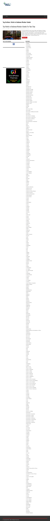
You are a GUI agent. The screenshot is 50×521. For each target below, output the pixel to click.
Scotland (27, 434)
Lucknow (27, 281)
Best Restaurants (29, 120)
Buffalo (27, 136)
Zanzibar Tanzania (29, 512)
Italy (27, 249)
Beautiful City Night (29, 89)
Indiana (27, 242)
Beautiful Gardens (29, 92)
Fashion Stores (29, 196)
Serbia (27, 437)
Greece (27, 216)
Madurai (27, 288)
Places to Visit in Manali (30, 381)
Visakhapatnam (29, 497)
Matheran (28, 303)
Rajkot (27, 404)
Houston (27, 235)
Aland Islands (28, 47)
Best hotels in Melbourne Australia (32, 111)
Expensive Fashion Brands (31, 191)
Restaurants (28, 412)
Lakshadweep (28, 267)
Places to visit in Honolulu (30, 379)
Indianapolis (28, 245)
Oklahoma (28, 351)
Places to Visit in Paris (30, 386)
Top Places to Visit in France (31, 473)
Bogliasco (28, 127)
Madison (27, 285)
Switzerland (28, 458)
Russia (27, 426)
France (27, 203)
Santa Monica (28, 430)
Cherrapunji (28, 153)
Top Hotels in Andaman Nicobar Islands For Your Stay (19, 26)
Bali (27, 78)
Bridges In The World (30, 132)
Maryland (27, 301)
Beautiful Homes (29, 93)
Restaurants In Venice (30, 420)
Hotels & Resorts (29, 234)
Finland (27, 198)
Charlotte (27, 150)
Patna (27, 358)
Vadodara (28, 489)
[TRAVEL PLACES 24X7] (7, 4)
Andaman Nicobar (29, 57)
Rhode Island (28, 423)
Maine (27, 292)
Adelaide (27, 43)
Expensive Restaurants (30, 193)
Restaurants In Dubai (30, 415)
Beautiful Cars (28, 86)
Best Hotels (28, 110)
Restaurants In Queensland (31, 419)
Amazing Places (29, 54)
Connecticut (28, 167)
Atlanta (27, 67)
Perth (27, 361)
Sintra (27, 444)
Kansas (27, 262)
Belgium (27, 104)
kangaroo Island (29, 260)
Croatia (27, 168)
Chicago (27, 156)
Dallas (27, 174)
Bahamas (28, 76)
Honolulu (27, 231)
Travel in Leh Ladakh (30, 476)
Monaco (27, 319)
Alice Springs (28, 53)
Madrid (27, 287)
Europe (27, 184)
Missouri (27, 316)
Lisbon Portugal (29, 274)
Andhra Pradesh (29, 58)
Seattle (27, 436)
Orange (27, 352)
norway (27, 347)
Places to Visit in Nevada (30, 384)
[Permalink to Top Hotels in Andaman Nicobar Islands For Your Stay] (12, 39)
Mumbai (27, 323)
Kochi (27, 264)
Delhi (27, 177)
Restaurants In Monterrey (30, 418)
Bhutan (27, 125)
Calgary (27, 139)
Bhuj (27, 124)
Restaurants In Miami (30, 416)
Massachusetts (29, 302)
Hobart (27, 228)
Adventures (28, 44)
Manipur (27, 299)
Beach (27, 85)
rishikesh (27, 425)
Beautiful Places (29, 97)
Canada (27, 143)
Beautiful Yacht (29, 103)
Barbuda (27, 83)
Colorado (27, 164)
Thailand (27, 466)
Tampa (27, 462)
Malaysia (27, 294)
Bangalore (28, 81)
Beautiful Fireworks (29, 90)
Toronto (27, 475)
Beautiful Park (28, 96)
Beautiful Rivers (29, 99)
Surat (27, 454)
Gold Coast (28, 214)
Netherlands (28, 333)
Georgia (27, 209)
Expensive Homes (29, 192)
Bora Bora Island (29, 129)
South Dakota (28, 448)
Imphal (27, 239)
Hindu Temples (28, 227)
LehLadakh (28, 273)
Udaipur (27, 479)
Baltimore (28, 79)
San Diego (28, 427)
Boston (27, 131)
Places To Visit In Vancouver (31, 388)
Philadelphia (28, 363)
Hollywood (28, 230)
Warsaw (27, 503)
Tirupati (27, 469)
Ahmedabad (28, 46)
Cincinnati (28, 161)
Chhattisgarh (28, 154)
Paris (27, 355)
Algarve (27, 51)
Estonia (27, 182)
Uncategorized (28, 483)
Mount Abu (28, 322)
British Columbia (29, 135)
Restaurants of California (30, 422)
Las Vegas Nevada (29, 270)
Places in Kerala (29, 372)
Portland (27, 393)
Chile (27, 157)
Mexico (27, 309)
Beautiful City (28, 88)
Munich (27, 324)
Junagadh (28, 259)
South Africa (28, 447)
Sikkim (27, 443)
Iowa (27, 248)
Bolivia (27, 128)
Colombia (28, 163)
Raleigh (27, 405)
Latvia (27, 271)
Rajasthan (28, 402)
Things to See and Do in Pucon (31, 468)
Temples (27, 464)
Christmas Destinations (30, 160)
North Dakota (28, 344)
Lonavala (27, 276)
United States (28, 486)
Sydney (27, 461)
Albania (27, 50)
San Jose (28, 429)
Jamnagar (28, 256)
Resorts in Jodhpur (29, 411)
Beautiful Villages (29, 100)
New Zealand (28, 338)
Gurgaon (27, 221)
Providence (28, 397)
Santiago (27, 432)
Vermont (27, 494)
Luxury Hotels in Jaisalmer (31, 283)
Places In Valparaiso (29, 376)
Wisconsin (28, 507)
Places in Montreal (29, 373)
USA (27, 487)
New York (28, 337)
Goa (27, 213)
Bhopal (27, 122)
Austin (27, 71)
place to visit (28, 366)
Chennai (27, 152)
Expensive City (29, 189)
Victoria (27, 496)
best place (28, 113)
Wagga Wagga (28, 501)
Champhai (28, 149)
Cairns (27, 138)
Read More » (24, 37)
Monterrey (28, 320)
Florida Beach (28, 202)
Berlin (27, 107)
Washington (28, 504)
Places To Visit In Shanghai (31, 387)
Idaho (27, 237)
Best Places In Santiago (30, 115)
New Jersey (28, 334)
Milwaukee (28, 313)
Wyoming (28, 511)
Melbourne (28, 306)
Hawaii (27, 224)
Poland (27, 390)
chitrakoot (28, 159)
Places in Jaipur (29, 370)
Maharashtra (28, 291)
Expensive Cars (29, 188)
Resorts (27, 408)
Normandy (28, 341)
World (27, 508)
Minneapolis (28, 315)
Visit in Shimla (28, 500)
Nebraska (28, 331)
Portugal (27, 394)
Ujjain (27, 480)
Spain (27, 450)
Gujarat (27, 220)
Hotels (27, 232)
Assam (27, 65)
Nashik (27, 326)
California (28, 142)
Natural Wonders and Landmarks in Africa (33, 330)
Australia (27, 72)
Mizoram (27, 317)
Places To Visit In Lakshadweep (32, 380)
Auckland (28, 68)
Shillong (27, 440)
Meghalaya (28, 305)
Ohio (27, 348)
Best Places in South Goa (30, 117)
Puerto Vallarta (28, 398)
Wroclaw (27, 510)
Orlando (27, 354)
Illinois (27, 238)
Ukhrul (27, 482)
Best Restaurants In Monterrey (31, 121)
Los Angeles (28, 280)
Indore (27, 246)
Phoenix (27, 365)
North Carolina (28, 342)
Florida (27, 199)
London (27, 277)
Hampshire (28, 223)
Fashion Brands (29, 195)
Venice (27, 493)
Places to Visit (28, 377)
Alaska (27, 49)
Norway (27, 345)
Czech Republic (29, 171)
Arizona (27, 61)
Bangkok (27, 82)
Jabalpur (27, 252)
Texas (27, 465)
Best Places (28, 114)
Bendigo (27, 106)
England (27, 181)
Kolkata (27, 266)
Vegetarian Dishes (29, 490)
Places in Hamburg (29, 369)
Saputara (27, 433)
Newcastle (28, 340)
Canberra (27, 146)
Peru (27, 362)
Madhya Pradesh (29, 284)
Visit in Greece (28, 498)
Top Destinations (29, 472)
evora (27, 185)
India (27, 241)
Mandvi (27, 298)
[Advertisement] (25, 10)
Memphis (27, 308)
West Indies (28, 505)
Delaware (27, 175)
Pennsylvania (28, 359)
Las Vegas (28, 269)
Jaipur (27, 255)
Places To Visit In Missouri (31, 383)
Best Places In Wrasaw (30, 118)
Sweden (27, 455)
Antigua (27, 60)
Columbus (28, 166)
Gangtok (27, 207)
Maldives (27, 295)
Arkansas (28, 64)
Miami (27, 310)
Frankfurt (27, 206)
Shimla (27, 441)
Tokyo (27, 471)
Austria (27, 74)
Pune (27, 401)
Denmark (27, 178)
